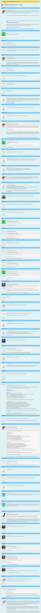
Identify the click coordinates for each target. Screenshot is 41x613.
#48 (38, 501)
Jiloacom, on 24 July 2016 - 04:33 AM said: (12, 546)
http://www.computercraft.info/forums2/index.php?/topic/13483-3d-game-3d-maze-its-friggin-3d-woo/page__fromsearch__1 (22, 420)
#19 (38, 182)
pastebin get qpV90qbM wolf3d (15, 22)
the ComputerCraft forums (12, 1)
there (12, 323)
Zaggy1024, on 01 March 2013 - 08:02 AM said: (12, 124)
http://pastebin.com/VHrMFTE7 (10, 390)
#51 (38, 533)
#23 (38, 218)
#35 (38, 337)
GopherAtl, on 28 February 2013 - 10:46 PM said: (12, 284)
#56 (38, 586)
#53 (38, 553)
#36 (38, 345)
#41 (38, 415)
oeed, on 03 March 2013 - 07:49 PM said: (11, 231)
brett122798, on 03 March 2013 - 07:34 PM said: (12, 221)
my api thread (28, 25)
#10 (38, 95)
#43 (38, 458)
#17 (38, 165)
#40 (38, 382)
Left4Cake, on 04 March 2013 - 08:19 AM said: (12, 263)
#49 (38, 511)
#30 (38, 294)
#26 (38, 247)
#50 (38, 523)
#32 (38, 310)
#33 (38, 320)
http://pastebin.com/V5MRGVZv (10, 102)
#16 (38, 156)
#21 (38, 201)
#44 (38, 466)
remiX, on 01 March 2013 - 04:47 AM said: (11, 589)
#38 (38, 362)
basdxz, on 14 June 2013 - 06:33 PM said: (11, 348)
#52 (38, 543)
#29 (38, 281)
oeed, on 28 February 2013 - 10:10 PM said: (12, 461)
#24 (38, 228)
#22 (38, 209)
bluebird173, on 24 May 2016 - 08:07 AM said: (12, 514)
